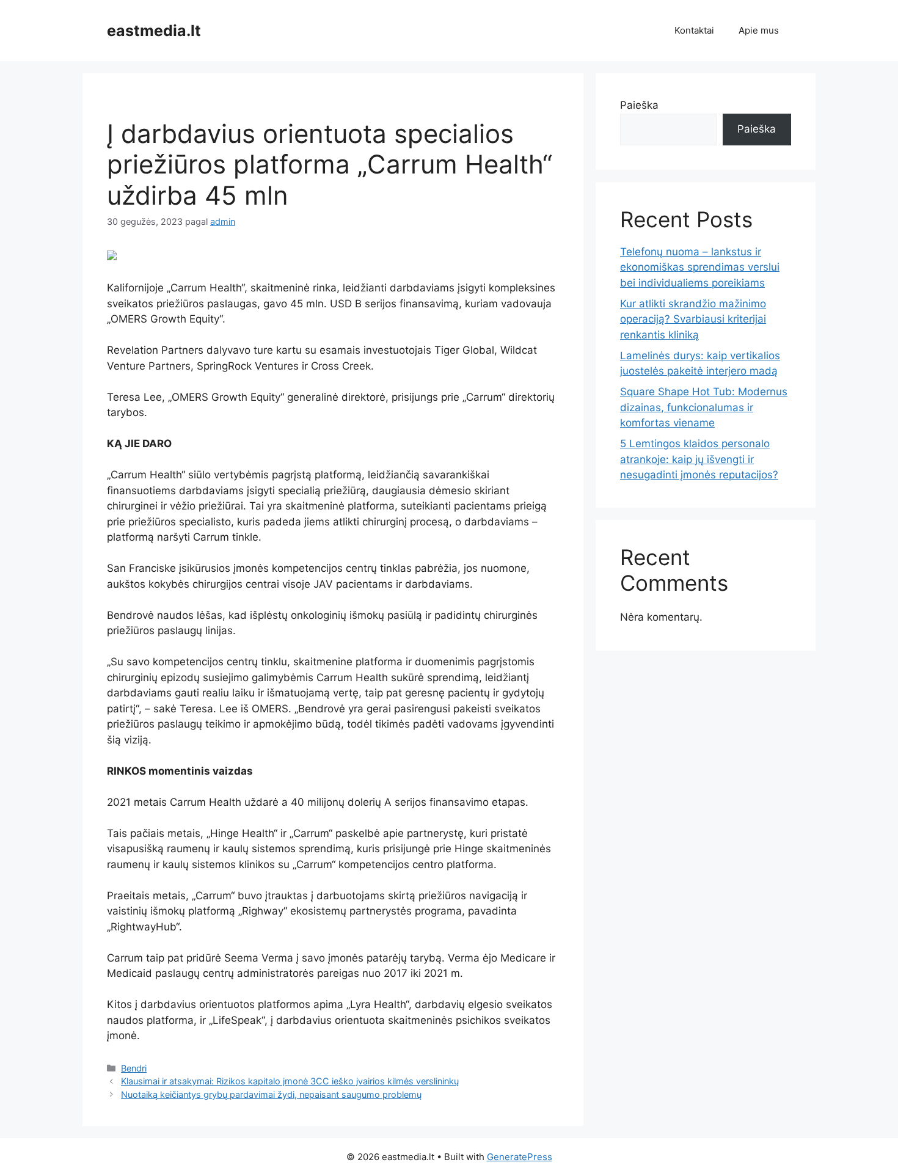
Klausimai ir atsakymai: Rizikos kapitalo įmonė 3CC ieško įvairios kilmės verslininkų (290, 1081)
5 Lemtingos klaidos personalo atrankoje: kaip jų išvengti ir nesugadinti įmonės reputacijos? (699, 459)
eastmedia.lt (154, 30)
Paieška (639, 105)
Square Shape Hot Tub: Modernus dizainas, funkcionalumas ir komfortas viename (703, 407)
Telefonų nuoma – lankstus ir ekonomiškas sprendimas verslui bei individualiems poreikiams (699, 267)
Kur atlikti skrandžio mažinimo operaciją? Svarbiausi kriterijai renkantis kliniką (693, 319)
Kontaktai (694, 30)
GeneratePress (519, 1157)
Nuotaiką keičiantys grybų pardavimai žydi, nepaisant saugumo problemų (271, 1094)
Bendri (134, 1068)
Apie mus (759, 30)
